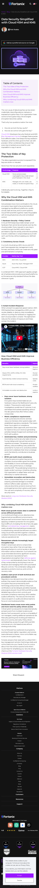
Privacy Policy (25, 865)
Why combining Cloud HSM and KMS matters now (17, 101)
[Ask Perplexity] (28, 825)
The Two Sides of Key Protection (15, 86)
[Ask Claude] (10, 825)
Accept (19, 875)
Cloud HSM (5, 134)
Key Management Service (11, 136)
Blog (8, 12)
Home (3, 12)
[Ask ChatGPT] (16, 825)
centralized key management (18, 526)
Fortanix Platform (19, 692)
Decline (19, 880)
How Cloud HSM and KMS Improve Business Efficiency (16, 95)
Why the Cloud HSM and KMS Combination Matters (14, 90)
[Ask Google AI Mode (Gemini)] (22, 825)
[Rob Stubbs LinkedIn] (9, 30)
